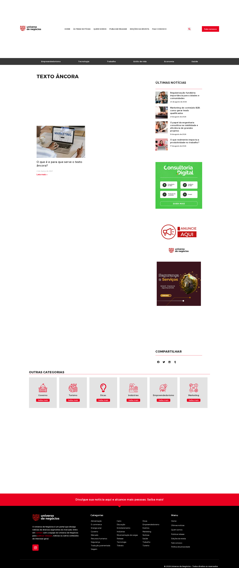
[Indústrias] (133, 388)
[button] (189, 29)
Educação (121, 524)
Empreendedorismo (51, 61)
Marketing (193, 395)
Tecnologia (83, 61)
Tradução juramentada (100, 545)
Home (67, 29)
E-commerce (96, 524)
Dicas (103, 395)
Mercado (94, 535)
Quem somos (99, 29)
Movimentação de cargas (127, 535)
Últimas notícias (81, 29)
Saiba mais (43, 400)
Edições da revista (139, 29)
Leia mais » (42, 174)
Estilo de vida (140, 61)
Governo (42, 395)
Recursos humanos (99, 538)
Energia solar (96, 528)
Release (120, 538)
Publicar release (118, 29)
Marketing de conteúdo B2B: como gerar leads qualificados (185, 110)
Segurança (95, 542)
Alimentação (96, 521)
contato (39, 533)
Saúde (195, 61)
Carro (119, 521)
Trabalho (111, 61)
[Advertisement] (87, 103)
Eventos (146, 528)
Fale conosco (159, 29)
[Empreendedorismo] (163, 388)
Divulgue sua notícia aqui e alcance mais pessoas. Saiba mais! (119, 499)
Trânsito (120, 545)
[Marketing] (193, 388)
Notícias (146, 535)
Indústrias (133, 395)
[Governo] (43, 388)
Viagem (94, 549)
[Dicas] (103, 388)
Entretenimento (123, 528)
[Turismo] (73, 388)
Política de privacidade (180, 547)
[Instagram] (35, 547)
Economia (169, 61)
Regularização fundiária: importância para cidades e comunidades (184, 96)
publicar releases (44, 536)
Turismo (73, 395)
